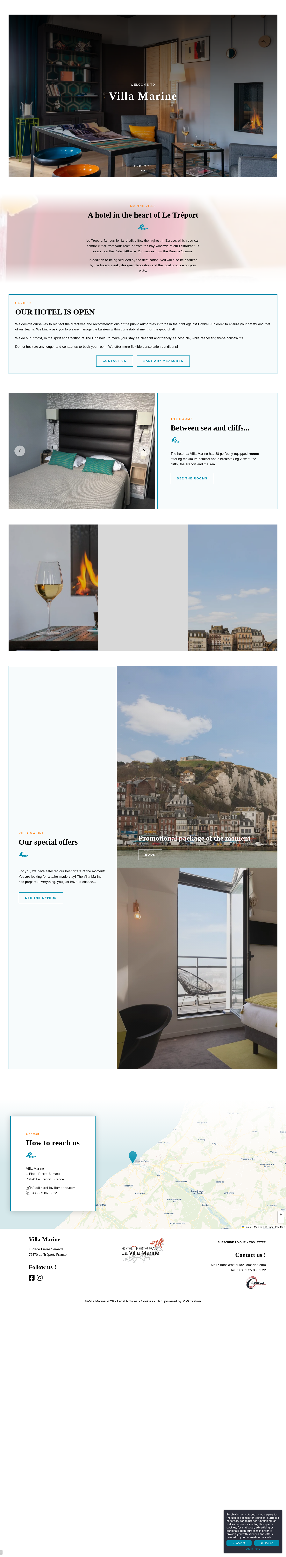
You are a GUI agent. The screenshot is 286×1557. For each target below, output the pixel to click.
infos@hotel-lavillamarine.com (243, 1265)
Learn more (253, 1548)
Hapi (159, 1301)
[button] (134, 1157)
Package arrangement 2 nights (185, 1043)
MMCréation (191, 1301)
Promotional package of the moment (194, 838)
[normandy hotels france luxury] (40, 1279)
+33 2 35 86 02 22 (43, 1193)
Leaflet (248, 1227)
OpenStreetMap (276, 1227)
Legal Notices (127, 1301)
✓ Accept (239, 1543)
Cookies (147, 1301)
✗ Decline (267, 1543)
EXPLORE (143, 166)
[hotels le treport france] (32, 1279)
